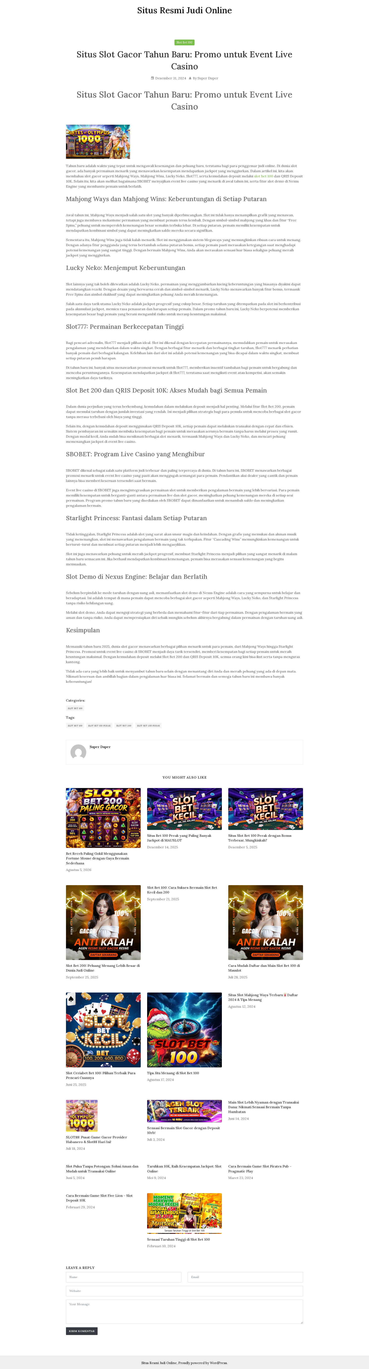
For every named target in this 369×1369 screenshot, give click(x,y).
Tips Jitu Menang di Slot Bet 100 (173, 1073)
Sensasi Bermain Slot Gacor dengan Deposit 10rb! (183, 1130)
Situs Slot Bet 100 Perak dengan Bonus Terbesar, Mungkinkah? (259, 837)
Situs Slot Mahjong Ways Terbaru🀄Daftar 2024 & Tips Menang (263, 997)
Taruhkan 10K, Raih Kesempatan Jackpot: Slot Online (184, 1168)
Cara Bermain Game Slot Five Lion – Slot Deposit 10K (99, 1197)
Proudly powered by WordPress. (203, 1363)
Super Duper (208, 78)
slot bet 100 (263, 176)
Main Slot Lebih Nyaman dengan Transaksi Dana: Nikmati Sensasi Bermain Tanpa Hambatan (263, 1107)
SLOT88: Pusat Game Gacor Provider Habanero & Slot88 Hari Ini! (96, 1139)
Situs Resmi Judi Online (159, 1363)
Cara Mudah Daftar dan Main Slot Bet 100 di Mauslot (264, 967)
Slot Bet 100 (184, 42)
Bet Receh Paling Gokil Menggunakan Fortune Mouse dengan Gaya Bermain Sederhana (97, 858)
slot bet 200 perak (148, 726)
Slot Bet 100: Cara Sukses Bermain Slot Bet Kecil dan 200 (182, 889)
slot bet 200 (124, 726)
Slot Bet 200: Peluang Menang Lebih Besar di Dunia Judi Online (103, 967)
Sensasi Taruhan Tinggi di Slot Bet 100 (178, 1239)
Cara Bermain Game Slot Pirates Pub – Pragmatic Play (259, 1168)
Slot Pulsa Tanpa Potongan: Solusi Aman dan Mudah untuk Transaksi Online (102, 1168)
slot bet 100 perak (99, 726)
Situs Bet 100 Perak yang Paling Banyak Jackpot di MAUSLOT (179, 837)
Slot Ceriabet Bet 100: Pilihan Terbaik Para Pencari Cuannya (100, 1075)
